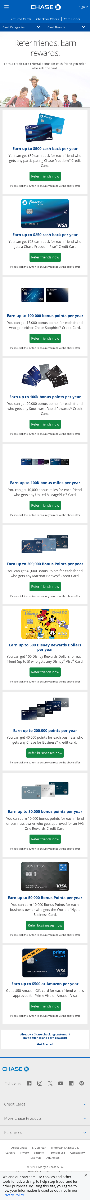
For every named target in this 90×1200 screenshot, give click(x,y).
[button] (85, 1175)
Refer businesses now (46, 752)
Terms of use (57, 1153)
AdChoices (52, 1158)
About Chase (19, 1148)
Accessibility (77, 1153)
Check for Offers (48, 19)
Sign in (84, 7)
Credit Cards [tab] (47, 1104)
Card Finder (73, 19)
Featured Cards (21, 19)
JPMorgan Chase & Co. (65, 1148)
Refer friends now (46, 176)
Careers (10, 1153)
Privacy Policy (13, 1195)
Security (39, 1153)
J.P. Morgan (39, 1148)
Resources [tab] (47, 1132)
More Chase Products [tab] (47, 1118)
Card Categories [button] (24, 27)
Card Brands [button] (69, 27)
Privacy (24, 1153)
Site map (36, 1158)
